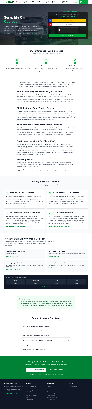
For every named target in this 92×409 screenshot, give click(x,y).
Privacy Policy (50, 391)
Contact (75, 2)
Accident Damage (54, 2)
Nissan (15, 280)
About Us (25, 2)
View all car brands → (46, 286)
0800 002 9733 (82, 2)
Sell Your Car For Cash (52, 397)
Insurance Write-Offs (30, 388)
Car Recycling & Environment (53, 393)
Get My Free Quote (67, 35)
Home (20, 2)
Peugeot (15, 283)
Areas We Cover (72, 391)
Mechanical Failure (65, 2)
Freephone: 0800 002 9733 (10, 393)
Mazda (56, 283)
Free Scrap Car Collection (31, 395)
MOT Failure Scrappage (31, 386)
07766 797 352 (73, 16)
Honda (35, 283)
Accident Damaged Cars (31, 390)
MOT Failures (39, 2)
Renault (56, 280)
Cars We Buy (32, 2)
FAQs (27, 397)
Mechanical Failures (30, 391)
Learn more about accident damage (15, 226)
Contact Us (49, 388)
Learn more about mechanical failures (58, 226)
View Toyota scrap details (54, 267)
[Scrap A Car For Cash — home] (11, 2)
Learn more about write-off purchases (58, 206)
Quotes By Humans (30, 399)
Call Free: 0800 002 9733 (36, 369)
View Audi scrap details (54, 256)
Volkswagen (36, 280)
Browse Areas (72, 390)
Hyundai (76, 283)
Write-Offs (47, 2)
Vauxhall (76, 280)
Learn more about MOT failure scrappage (17, 206)
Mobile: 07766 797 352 (56, 370)
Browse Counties (72, 388)
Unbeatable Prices (51, 399)
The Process (28, 393)
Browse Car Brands (73, 386)
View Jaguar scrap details (12, 269)
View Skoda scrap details (12, 256)
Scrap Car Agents (51, 395)
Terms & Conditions (51, 390)
